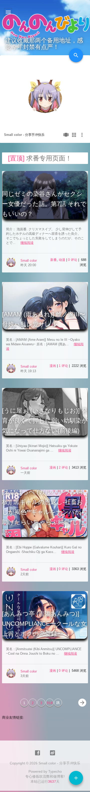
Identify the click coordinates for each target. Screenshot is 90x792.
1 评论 (64, 366)
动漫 (62, 260)
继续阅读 (27, 243)
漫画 (53, 366)
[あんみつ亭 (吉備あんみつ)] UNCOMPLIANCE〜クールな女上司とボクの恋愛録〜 (44, 623)
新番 (53, 260)
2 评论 (64, 467)
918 (50, 703)
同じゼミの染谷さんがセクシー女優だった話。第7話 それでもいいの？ (44, 203)
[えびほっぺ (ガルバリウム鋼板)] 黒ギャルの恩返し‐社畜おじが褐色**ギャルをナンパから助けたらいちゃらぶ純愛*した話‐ (44, 511)
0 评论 (73, 260)
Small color (28, 260)
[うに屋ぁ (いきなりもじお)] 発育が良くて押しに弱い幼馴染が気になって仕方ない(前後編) (45, 420)
